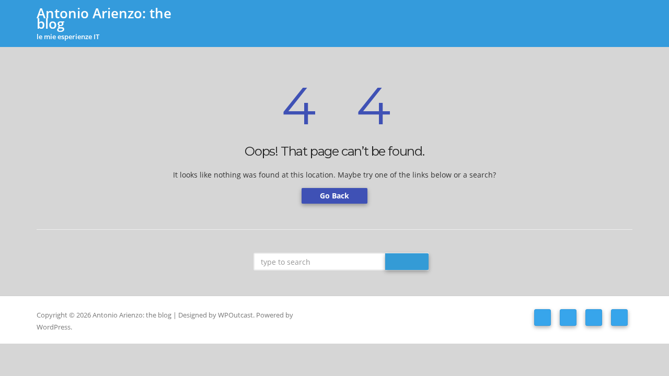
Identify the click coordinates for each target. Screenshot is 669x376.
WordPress (54, 327)
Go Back (334, 196)
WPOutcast (235, 315)
